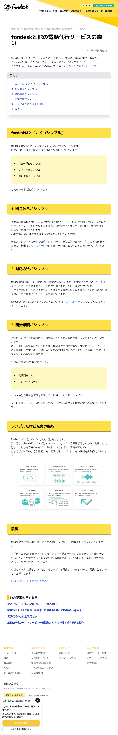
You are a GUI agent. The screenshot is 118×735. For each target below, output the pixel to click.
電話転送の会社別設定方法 (22, 616)
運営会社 (63, 653)
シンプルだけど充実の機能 (29, 103)
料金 (55, 10)
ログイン (86, 5)
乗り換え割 (92, 662)
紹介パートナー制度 (96, 653)
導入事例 (64, 10)
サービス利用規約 (12, 672)
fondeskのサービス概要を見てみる (30, 581)
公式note (36, 672)
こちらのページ (36, 245)
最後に (18, 108)
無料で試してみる (104, 5)
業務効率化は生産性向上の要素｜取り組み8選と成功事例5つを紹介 (44, 610)
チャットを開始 (15, 695)
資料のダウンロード (41, 653)
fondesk (15, 28)
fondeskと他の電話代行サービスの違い (66, 28)
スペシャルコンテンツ (42, 667)
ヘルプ (7, 667)
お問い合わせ (92, 10)
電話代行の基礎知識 (33, 28)
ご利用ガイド (77, 10)
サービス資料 (107, 10)
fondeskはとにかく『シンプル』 (32, 84)
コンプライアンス (67, 657)
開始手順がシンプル (26, 99)
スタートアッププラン (97, 657)
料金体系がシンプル (26, 89)
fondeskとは (45, 10)
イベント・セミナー (41, 657)
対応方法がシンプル (26, 94)
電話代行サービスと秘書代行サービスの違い (32, 604)
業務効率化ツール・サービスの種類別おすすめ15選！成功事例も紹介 (45, 622)
